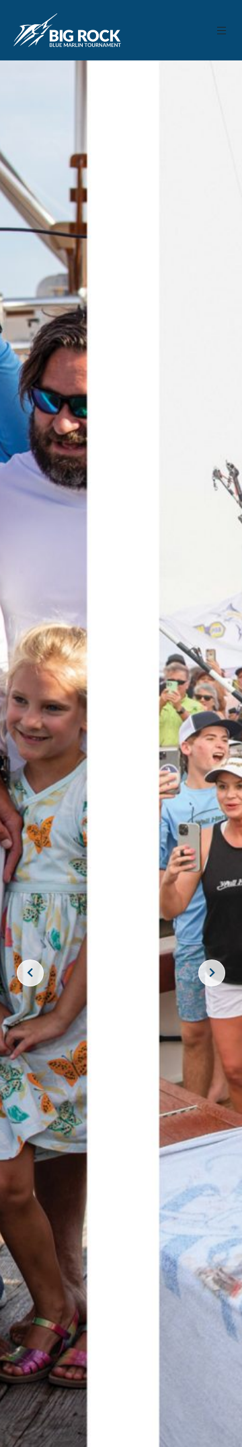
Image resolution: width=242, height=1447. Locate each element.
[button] (222, 30)
